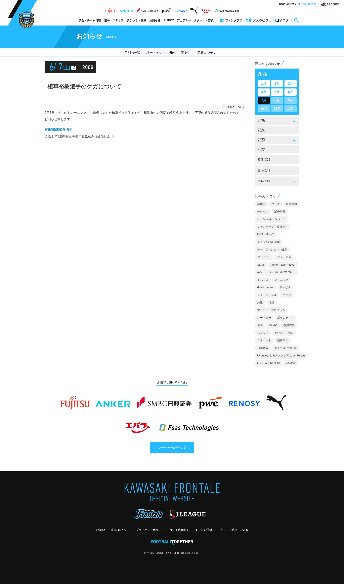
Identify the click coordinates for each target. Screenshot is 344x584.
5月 (277, 92)
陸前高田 (282, 340)
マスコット (264, 340)
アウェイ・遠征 (284, 332)
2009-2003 (277, 182)
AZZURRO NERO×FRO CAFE (276, 272)
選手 (260, 325)
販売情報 (291, 204)
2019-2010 (277, 171)
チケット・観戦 (136, 20)
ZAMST (291, 363)
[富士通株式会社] (110, 9)
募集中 (261, 204)
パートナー (264, 317)
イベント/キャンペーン (271, 219)
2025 (277, 121)
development (265, 287)
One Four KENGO (268, 363)
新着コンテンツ (208, 52)
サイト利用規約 (179, 529)
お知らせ (154, 20)
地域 (271, 302)
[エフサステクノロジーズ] (227, 9)
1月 (263, 83)
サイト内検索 (296, 21)
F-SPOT (169, 20)
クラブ (287, 294)
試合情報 (279, 211)
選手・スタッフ (114, 20)
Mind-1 (273, 325)
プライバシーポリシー (150, 529)
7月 (263, 100)
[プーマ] (194, 9)
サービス (285, 287)
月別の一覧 (132, 52)
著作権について (120, 529)
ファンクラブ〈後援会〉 (272, 226)
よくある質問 (203, 529)
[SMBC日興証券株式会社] (147, 9)
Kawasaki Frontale (297, 4)
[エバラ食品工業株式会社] (206, 9)
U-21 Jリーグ (265, 234)
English (100, 529)
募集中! (186, 52)
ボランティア (285, 317)
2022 (277, 150)
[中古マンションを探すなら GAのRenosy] (180, 9)
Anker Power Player (283, 264)
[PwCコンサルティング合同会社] (166, 9)
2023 (277, 140)
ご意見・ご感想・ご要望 (233, 529)
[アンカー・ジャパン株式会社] (126, 9)
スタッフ (262, 332)
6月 (290, 92)
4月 (263, 92)
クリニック (281, 279)
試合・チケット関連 (160, 52)
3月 (290, 83)
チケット (262, 211)
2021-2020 (277, 160)
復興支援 (289, 325)
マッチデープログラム (271, 310)
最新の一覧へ (235, 107)
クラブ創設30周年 (268, 241)
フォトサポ (284, 257)
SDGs (261, 264)
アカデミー (184, 20)
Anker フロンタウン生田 (272, 249)
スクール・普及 (204, 20)
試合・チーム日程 (90, 20)
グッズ (276, 204)
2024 (277, 130)
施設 (260, 302)
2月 (277, 83)
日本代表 (262, 347)
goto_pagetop (331, 570)
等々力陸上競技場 (285, 347)
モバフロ (262, 279)
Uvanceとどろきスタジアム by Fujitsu (281, 355)
